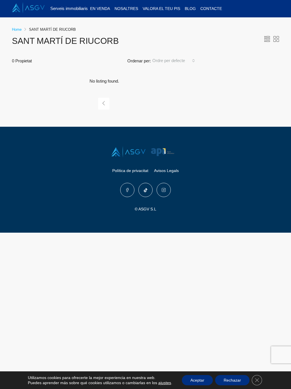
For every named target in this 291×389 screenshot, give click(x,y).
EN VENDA (100, 8)
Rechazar (232, 380)
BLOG (190, 8)
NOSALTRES (126, 8)
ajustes (164, 382)
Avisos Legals (166, 170)
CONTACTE (211, 8)
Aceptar (197, 380)
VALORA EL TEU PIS (161, 8)
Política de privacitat (130, 170)
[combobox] (173, 61)
